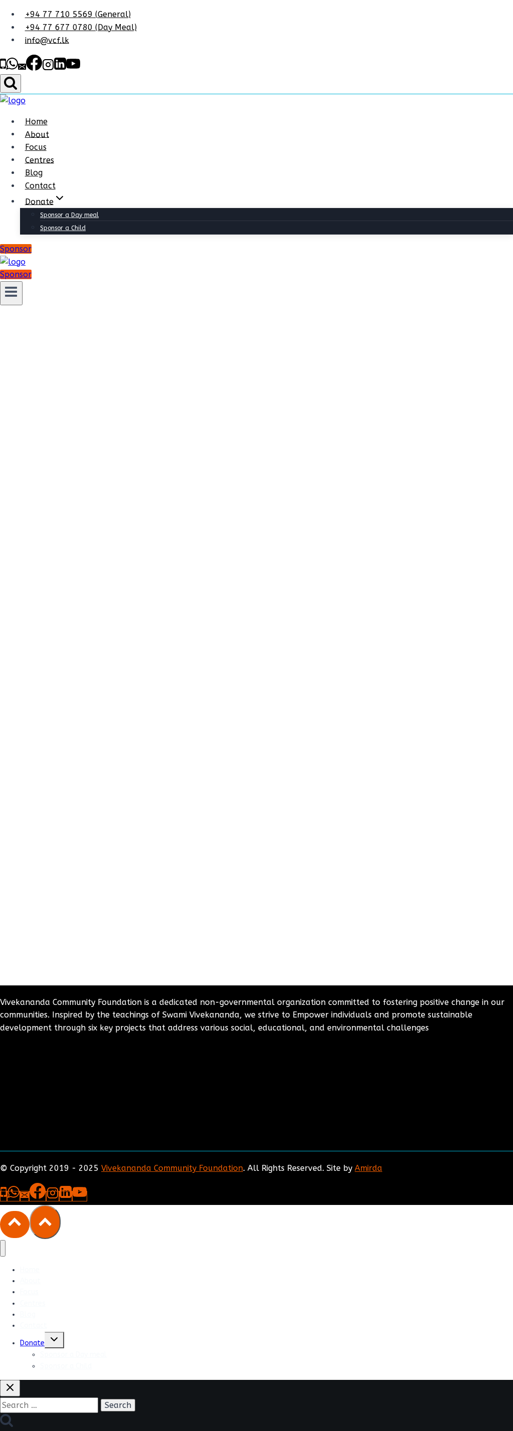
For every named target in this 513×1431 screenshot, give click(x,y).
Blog (34, 172)
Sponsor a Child (63, 228)
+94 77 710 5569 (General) (78, 14)
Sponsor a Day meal (69, 215)
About (37, 134)
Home (36, 121)
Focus (36, 147)
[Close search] (10, 1388)
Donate (32, 1343)
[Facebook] (34, 68)
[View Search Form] (10, 83)
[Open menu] (11, 293)
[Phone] (3, 68)
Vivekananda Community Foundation (172, 1168)
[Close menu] (3, 1248)
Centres (39, 159)
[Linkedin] (60, 68)
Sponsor (16, 249)
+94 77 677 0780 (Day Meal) (81, 27)
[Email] (22, 68)
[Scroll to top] (15, 1224)
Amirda (368, 1168)
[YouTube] (73, 68)
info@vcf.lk (47, 40)
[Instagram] (48, 68)
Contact (40, 185)
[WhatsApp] (12, 68)
